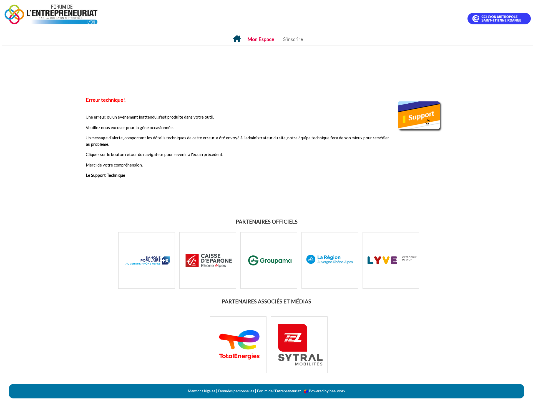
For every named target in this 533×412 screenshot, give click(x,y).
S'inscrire (293, 39)
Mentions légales (201, 391)
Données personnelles (236, 391)
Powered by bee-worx (326, 391)
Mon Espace (260, 39)
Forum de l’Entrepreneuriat (279, 391)
